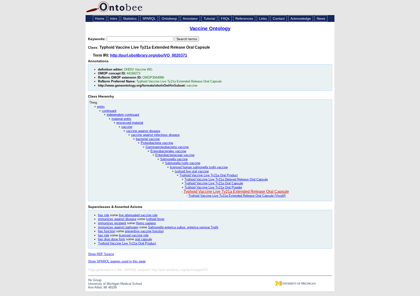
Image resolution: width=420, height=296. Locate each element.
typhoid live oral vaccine (192, 171)
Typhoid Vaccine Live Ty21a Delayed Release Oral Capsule (226, 179)
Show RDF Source (101, 254)
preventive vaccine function (144, 231)
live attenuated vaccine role (138, 215)
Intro (113, 18)
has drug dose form (111, 239)
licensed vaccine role (134, 235)
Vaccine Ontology (210, 28)
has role (103, 215)
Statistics (130, 18)
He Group (94, 280)
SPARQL (149, 18)
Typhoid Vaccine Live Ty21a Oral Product (209, 175)
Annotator (190, 18)
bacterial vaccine (148, 139)
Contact (279, 18)
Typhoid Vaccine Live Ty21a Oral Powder (213, 187)
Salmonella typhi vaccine (182, 163)
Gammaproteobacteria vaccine (167, 147)
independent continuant (123, 115)
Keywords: (97, 39)
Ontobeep (169, 18)
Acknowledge (300, 18)
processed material (129, 123)
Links (263, 18)
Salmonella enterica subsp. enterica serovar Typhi (183, 227)
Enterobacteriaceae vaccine (174, 155)
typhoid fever (155, 219)
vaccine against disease (143, 131)
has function (106, 231)
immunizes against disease (117, 219)
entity (101, 106)
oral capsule (143, 239)
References (244, 18)
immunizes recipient (112, 223)
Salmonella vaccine (174, 159)
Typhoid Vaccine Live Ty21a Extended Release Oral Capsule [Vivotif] (237, 195)
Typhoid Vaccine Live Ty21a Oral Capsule (213, 183)
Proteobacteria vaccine (157, 143)
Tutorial (209, 18)
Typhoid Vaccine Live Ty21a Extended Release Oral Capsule (236, 191)
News (321, 18)
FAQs (225, 18)
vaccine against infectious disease (155, 135)
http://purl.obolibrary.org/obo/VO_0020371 (148, 55)
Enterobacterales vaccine (168, 151)
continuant (109, 111)
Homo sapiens (146, 223)
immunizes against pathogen (118, 227)
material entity (121, 119)
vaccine (126, 127)
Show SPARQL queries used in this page (117, 261)
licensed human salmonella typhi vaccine (199, 167)
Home (99, 18)
